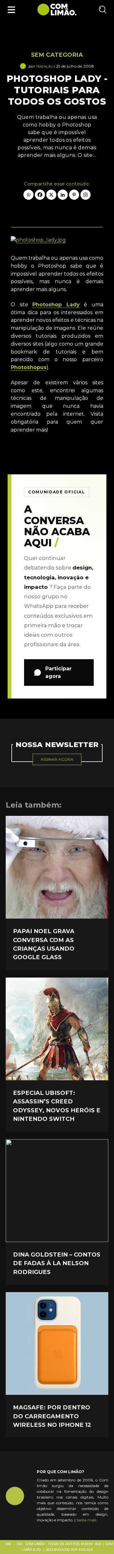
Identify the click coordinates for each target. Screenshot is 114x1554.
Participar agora (58, 672)
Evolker (86, 1550)
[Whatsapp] (28, 195)
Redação (44, 66)
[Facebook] (40, 195)
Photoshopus (29, 367)
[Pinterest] (74, 195)
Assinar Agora (57, 759)
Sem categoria (57, 54)
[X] (51, 195)
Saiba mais (86, 1520)
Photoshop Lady (56, 305)
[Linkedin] (63, 195)
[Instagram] (85, 195)
